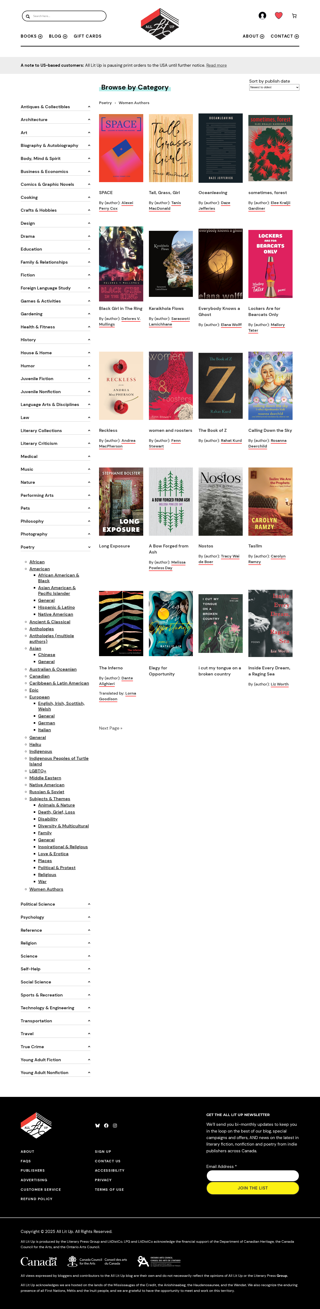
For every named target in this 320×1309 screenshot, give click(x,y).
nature (28, 482)
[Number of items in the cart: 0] (294, 17)
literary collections (41, 430)
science (29, 956)
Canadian (39, 676)
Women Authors (46, 889)
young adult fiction (41, 1060)
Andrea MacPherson (117, 443)
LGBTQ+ (37, 771)
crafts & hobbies (39, 210)
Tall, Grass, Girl (164, 192)
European (39, 697)
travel (27, 1033)
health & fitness (38, 327)
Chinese (46, 654)
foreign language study (46, 288)
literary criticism (39, 443)
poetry (28, 547)
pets (25, 508)
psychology (32, 917)
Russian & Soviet (46, 792)
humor (28, 366)
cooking (29, 197)
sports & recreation (42, 995)
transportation (36, 1021)
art (24, 132)
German (46, 723)
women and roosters (170, 430)
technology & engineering (47, 1008)
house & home (36, 353)
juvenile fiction (37, 378)
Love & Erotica (53, 854)
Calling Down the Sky (270, 430)
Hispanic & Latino (56, 607)
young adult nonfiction (44, 1072)
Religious (47, 874)
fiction (28, 275)
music (27, 469)
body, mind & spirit (41, 158)
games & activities (41, 301)
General (46, 600)
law (25, 417)
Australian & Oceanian (53, 669)
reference (31, 930)
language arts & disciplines (50, 404)
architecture (34, 119)
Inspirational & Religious (63, 847)
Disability (48, 819)
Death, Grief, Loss (56, 812)
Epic (34, 690)
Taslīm (255, 546)
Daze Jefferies (214, 205)
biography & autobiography (49, 145)
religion (29, 943)
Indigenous (40, 751)
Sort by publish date (269, 81)
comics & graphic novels (47, 184)
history (28, 340)
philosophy (32, 521)
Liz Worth (280, 684)
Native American (55, 614)
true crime (32, 1047)
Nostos (206, 546)
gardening (31, 314)
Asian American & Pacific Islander (57, 590)
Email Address (221, 1166)
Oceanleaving (213, 192)
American (39, 569)
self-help (30, 969)
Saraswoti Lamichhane (169, 321)
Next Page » (110, 728)
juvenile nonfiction (41, 391)
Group (282, 1275)
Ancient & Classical (49, 622)
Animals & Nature (56, 805)
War (42, 881)
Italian (44, 730)
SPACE (106, 192)
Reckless (108, 430)
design (28, 223)
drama (28, 236)
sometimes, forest (267, 192)
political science (38, 904)
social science (36, 982)
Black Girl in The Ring (120, 308)
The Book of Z (213, 430)
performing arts (37, 495)
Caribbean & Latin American (59, 683)
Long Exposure (114, 546)
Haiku (35, 744)
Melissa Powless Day (167, 565)
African (37, 562)
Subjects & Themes (49, 799)
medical (29, 456)
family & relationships (44, 262)
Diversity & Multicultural (63, 826)
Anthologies (41, 629)
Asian (35, 648)
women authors (134, 102)
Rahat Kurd (231, 440)
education (31, 249)
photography (34, 534)
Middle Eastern (45, 778)
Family (45, 833)
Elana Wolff (231, 324)
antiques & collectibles (45, 107)
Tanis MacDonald (165, 205)
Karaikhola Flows (166, 308)
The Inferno (111, 668)
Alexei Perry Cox (116, 205)
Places (45, 860)
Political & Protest (57, 867)
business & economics (44, 171)
